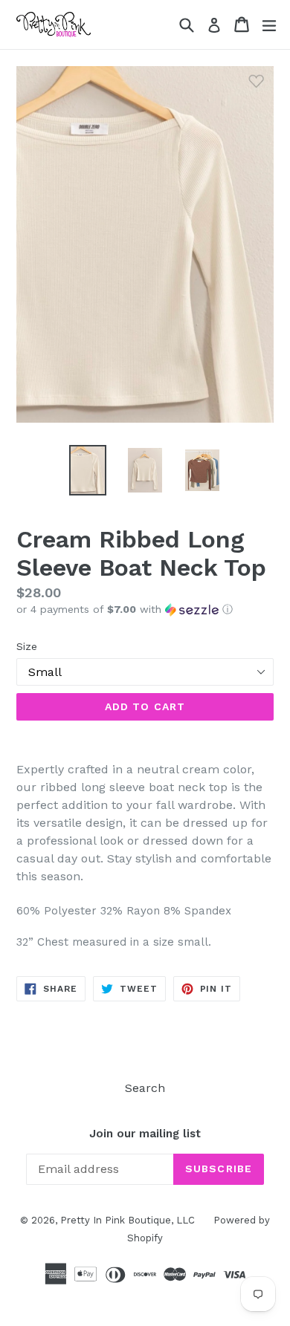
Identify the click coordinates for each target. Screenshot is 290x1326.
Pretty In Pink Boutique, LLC (127, 1220)
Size (26, 646)
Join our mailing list (145, 1133)
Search (145, 1088)
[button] (145, 609)
